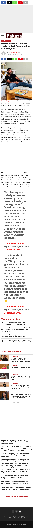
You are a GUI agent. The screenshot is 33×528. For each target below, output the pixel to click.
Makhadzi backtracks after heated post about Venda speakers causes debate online (15, 471)
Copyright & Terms (18, 516)
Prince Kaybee (6, 101)
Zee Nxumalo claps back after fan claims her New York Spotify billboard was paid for (16, 489)
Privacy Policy (14, 518)
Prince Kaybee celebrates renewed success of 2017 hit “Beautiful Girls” (14, 323)
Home (27, 516)
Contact (7, 516)
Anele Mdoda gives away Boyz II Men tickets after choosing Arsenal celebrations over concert (14, 477)
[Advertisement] (16, 16)
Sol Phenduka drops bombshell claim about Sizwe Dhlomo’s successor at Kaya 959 (15, 483)
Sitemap (22, 518)
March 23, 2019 (12, 249)
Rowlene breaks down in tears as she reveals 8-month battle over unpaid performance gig (14, 465)
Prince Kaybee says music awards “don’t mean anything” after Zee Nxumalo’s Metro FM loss (15, 329)
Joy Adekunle (13, 52)
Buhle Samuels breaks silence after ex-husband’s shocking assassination (15, 460)
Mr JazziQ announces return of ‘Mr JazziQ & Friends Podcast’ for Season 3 (16, 449)
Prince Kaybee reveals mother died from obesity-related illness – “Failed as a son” (16, 341)
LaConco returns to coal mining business (16, 446)
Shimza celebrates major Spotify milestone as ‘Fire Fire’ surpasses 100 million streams (14, 441)
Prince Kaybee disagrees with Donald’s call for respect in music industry (15, 336)
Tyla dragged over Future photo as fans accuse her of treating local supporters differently (15, 454)
